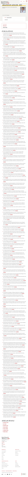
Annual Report (17, 465)
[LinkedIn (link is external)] (9, 474)
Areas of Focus (17, 449)
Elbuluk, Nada (5, 431)
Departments (3, 462)
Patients (3, 453)
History (16, 462)
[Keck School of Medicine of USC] (6, 438)
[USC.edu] (26, 1)
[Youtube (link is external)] (7, 474)
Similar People (5, 27)
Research (16, 452)
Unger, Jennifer (5, 428)
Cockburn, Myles (5, 430)
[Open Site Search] (24, 1)
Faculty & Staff (3, 452)
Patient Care (16, 453)
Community (3, 455)
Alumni (3, 459)
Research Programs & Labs (5, 465)
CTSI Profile (6, 19)
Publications (5, 25)
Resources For (4, 449)
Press (2, 456)
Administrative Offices (4, 466)
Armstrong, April (5, 422)
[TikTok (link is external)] (11, 474)
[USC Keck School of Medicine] (5, 2)
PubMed (10, 35)
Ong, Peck (4, 423)
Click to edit (8, 15)
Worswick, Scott (5, 425)
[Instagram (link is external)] (5, 474)
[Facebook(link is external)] (2, 474)
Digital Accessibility (17, 466)
